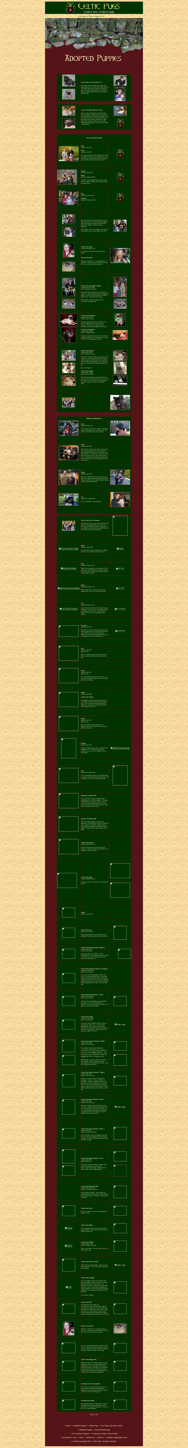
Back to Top (94, 1414)
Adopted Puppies (85, 1430)
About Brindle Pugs (102, 1430)
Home (68, 1426)
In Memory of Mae (99, 1434)
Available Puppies (80, 1426)
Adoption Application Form (117, 1437)
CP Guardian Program (80, 1434)
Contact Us (90, 1437)
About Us (100, 1437)
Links (81, 1437)
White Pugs (93, 1426)
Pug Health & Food (69, 1437)
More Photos (113, 1434)
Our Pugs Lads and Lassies (112, 1426)
